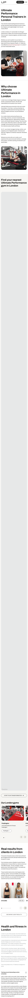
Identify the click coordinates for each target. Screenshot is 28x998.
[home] (4, 2)
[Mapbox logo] (4, 789)
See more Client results (14, 914)
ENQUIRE (20, 2)
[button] (26, 2)
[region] (14, 491)
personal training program (14, 44)
